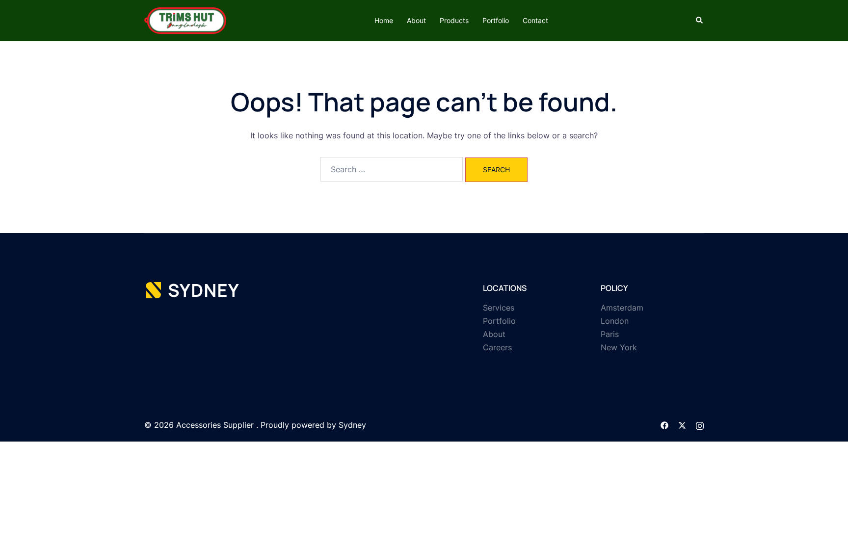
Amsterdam (622, 308)
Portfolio (495, 20)
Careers (497, 347)
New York (619, 347)
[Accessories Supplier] (185, 20)
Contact (535, 20)
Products (454, 20)
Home (383, 20)
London (615, 321)
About (416, 20)
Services (498, 308)
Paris (610, 334)
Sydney (352, 425)
